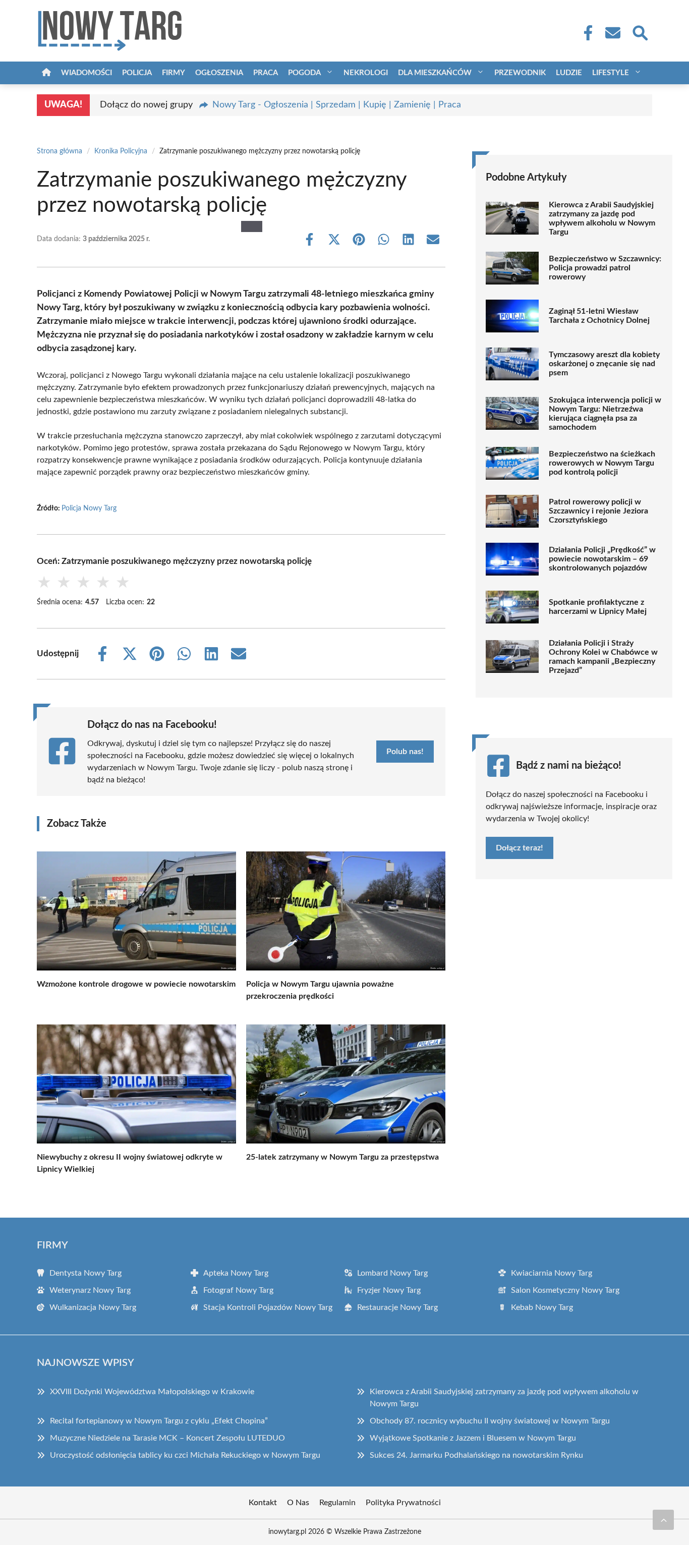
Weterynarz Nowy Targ (90, 1290)
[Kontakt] (612, 32)
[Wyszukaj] (639, 31)
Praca (265, 73)
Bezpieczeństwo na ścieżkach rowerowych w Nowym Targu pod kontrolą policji (602, 463)
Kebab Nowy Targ (542, 1307)
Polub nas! (405, 752)
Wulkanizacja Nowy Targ (92, 1307)
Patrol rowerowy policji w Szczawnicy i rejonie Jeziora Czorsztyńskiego (598, 511)
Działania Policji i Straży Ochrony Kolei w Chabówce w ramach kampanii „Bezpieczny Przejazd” (603, 656)
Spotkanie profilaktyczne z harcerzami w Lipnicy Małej (598, 606)
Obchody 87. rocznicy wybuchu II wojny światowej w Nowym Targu (490, 1421)
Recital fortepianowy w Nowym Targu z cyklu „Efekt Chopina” (159, 1421)
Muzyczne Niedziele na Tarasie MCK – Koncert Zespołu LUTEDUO (167, 1438)
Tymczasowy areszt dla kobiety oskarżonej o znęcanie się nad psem (604, 364)
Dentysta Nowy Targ (85, 1273)
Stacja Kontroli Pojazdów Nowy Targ (267, 1307)
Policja (137, 73)
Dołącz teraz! (519, 848)
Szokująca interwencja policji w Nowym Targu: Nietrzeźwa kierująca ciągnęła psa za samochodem (605, 413)
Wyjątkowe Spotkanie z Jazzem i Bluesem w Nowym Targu (473, 1438)
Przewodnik (520, 73)
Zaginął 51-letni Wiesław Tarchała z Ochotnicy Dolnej (599, 315)
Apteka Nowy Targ (235, 1273)
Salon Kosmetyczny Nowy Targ (565, 1290)
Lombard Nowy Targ (392, 1273)
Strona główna (59, 151)
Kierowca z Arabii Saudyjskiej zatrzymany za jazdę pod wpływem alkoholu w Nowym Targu (602, 218)
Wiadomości (86, 73)
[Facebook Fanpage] (585, 32)
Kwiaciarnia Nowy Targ (551, 1273)
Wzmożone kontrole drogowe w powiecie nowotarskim (136, 984)
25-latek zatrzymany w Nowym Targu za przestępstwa (342, 1157)
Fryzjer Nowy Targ (389, 1290)
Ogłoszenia (219, 73)
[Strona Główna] (46, 73)
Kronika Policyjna (120, 151)
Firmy (173, 73)
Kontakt (263, 1503)
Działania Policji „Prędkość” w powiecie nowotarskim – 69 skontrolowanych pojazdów (602, 559)
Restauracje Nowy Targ (397, 1307)
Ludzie (569, 73)
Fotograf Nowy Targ (238, 1290)
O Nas (298, 1503)
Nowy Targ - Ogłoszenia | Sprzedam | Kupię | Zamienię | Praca (336, 104)
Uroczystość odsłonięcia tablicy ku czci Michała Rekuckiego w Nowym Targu (185, 1455)
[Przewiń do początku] (663, 1520)
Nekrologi (365, 73)
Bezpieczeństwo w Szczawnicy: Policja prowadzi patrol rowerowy (605, 268)
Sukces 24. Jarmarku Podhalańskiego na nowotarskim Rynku (476, 1455)
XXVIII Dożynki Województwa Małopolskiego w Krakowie (152, 1392)
